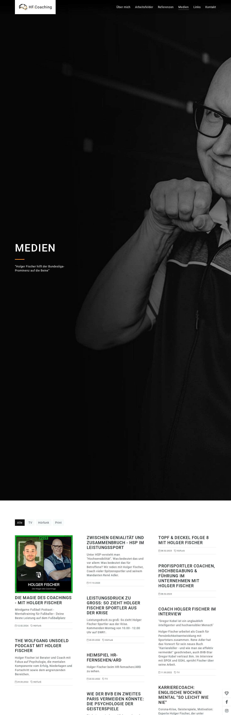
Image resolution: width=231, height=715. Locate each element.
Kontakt (210, 7)
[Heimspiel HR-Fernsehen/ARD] (115, 667)
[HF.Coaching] (35, 7)
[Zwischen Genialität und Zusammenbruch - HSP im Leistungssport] (115, 560)
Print (58, 522)
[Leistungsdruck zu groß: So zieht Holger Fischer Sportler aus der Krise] (115, 619)
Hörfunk (43, 522)
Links (197, 7)
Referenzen (166, 7)
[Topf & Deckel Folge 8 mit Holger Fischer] (187, 544)
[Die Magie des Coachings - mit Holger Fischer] (44, 582)
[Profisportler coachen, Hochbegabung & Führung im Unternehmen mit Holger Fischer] (187, 580)
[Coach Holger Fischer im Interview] (187, 641)
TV (30, 522)
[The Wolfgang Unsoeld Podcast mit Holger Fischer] (44, 661)
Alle (19, 522)
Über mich (123, 7)
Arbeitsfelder (144, 7)
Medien (183, 7)
